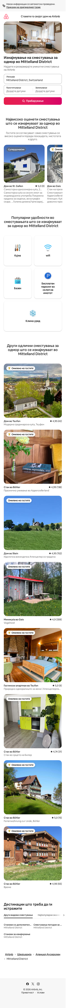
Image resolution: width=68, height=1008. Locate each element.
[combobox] (32, 80)
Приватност (27, 992)
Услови (40, 992)
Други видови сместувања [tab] (18, 915)
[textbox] (18, 91)
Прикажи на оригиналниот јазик (23, 7)
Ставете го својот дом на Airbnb (40, 16)
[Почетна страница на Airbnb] (6, 16)
